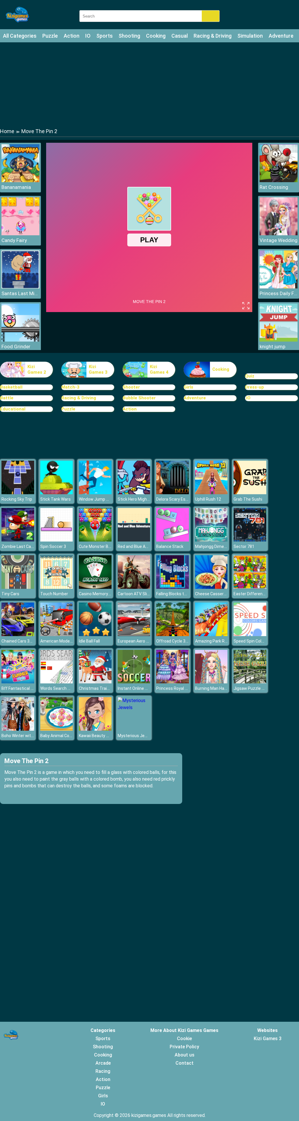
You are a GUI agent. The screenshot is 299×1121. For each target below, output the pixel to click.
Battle (6, 398)
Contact (184, 1063)
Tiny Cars (10, 593)
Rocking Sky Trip (16, 499)
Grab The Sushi (248, 499)
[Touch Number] (56, 587)
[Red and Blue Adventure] (134, 540)
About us (184, 1055)
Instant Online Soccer (138, 688)
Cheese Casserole (212, 593)
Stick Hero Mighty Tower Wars (146, 499)
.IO (248, 398)
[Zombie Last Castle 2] (17, 540)
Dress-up (254, 387)
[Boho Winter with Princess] (17, 729)
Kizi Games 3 (98, 369)
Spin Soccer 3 (53, 546)
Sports (104, 36)
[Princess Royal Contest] (172, 682)
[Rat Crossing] (279, 180)
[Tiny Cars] (17, 587)
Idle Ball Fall (89, 641)
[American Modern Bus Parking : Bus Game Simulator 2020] (56, 634)
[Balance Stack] (172, 540)
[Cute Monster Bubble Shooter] (95, 540)
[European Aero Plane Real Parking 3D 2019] (134, 634)
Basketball (11, 387)
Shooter (131, 387)
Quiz (249, 376)
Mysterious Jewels (135, 735)
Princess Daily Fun (279, 293)
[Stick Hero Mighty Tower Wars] (134, 492)
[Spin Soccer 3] (56, 540)
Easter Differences (252, 593)
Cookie (184, 1038)
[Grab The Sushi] (250, 492)
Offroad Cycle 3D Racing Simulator (188, 641)
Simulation (250, 36)
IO (88, 36)
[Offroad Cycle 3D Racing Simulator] (172, 634)
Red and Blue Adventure (140, 546)
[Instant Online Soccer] (134, 682)
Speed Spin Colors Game (256, 641)
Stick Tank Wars (55, 499)
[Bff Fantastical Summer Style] (17, 682)
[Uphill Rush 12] (211, 492)
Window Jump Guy (96, 499)
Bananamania (16, 187)
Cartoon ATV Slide (135, 593)
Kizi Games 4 (159, 369)
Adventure (281, 36)
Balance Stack (169, 546)
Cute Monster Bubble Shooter (107, 546)
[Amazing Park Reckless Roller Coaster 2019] (211, 634)
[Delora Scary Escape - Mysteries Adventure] (172, 492)
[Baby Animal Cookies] (56, 729)
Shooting (129, 36)
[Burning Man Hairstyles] (211, 682)
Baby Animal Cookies (59, 735)
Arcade (103, 1063)
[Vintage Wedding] (279, 233)
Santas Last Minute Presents (20, 293)
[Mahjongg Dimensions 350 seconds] (211, 540)
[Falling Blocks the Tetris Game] (172, 587)
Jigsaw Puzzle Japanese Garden (264, 688)
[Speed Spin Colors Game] (250, 634)
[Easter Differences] (250, 587)
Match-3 (70, 387)
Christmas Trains (95, 688)
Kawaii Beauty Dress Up (101, 735)
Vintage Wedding (279, 240)
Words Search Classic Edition (67, 688)
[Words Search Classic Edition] (56, 682)
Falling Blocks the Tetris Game (184, 593)
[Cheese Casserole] (211, 587)
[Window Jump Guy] (95, 492)
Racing (102, 1071)
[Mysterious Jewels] (134, 707)
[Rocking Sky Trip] (17, 492)
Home (7, 131)
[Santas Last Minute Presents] (20, 287)
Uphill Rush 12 (208, 499)
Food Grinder (15, 346)
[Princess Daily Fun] (279, 287)
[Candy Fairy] (20, 233)
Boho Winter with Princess (26, 735)
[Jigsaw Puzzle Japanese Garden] (250, 682)
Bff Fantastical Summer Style (29, 688)
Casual (179, 36)
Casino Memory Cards (99, 593)
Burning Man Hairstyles (216, 688)
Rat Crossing (274, 187)
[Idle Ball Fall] (95, 634)
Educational (12, 409)
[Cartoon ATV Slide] (134, 587)
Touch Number (54, 593)
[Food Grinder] (20, 340)
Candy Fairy (14, 240)
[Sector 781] (250, 540)
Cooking (156, 36)
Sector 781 (244, 546)
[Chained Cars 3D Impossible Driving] (17, 634)
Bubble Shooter (139, 398)
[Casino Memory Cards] (95, 587)
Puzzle (50, 36)
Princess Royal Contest (178, 688)
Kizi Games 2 (36, 369)
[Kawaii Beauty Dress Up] (95, 729)
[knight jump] (279, 340)
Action (71, 36)
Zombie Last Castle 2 (21, 546)
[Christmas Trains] (95, 682)
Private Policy (184, 1046)
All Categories (19, 36)
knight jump (272, 346)
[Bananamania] (20, 180)
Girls (188, 387)
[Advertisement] (149, 84)
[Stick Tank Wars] (56, 492)
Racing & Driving (213, 36)
